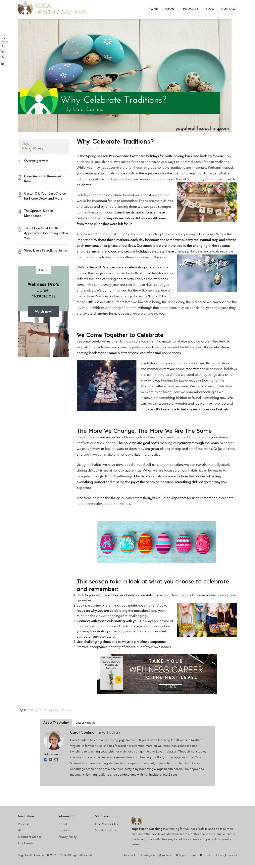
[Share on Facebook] (2, 45)
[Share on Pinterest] (2, 57)
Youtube (166, 855)
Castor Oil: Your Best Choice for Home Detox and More (45, 196)
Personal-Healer (92, 148)
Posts (110, 148)
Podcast (23, 824)
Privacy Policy (67, 837)
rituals (43, 710)
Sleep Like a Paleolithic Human (46, 250)
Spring (54, 710)
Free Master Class (107, 824)
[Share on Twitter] (2, 51)
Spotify (206, 855)
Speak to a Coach (107, 830)
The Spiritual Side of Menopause (38, 213)
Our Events (25, 843)
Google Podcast (227, 855)
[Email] (56, 760)
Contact (63, 830)
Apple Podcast (187, 855)
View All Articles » (109, 732)
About (62, 824)
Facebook (130, 855)
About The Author (56, 722)
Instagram (148, 855)
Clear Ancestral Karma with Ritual (44, 179)
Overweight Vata (36, 161)
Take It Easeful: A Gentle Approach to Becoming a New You (46, 233)
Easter (31, 710)
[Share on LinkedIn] (2, 63)
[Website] (50, 760)
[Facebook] (45, 760)
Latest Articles (85, 722)
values (66, 710)
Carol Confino (129, 148)
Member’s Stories (30, 837)
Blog (21, 830)
